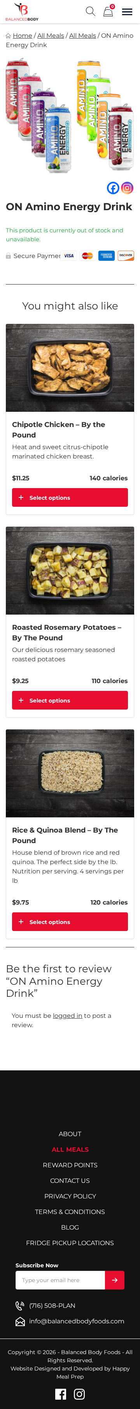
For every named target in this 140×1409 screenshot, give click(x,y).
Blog (70, 1227)
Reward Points (70, 1165)
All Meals (50, 35)
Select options (50, 497)
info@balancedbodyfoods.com (76, 1321)
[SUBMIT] (114, 1280)
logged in (67, 1015)
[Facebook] (113, 188)
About (70, 1134)
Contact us (70, 1180)
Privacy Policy (70, 1196)
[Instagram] (127, 188)
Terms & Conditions (70, 1212)
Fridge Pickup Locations (70, 1243)
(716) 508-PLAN (52, 1305)
